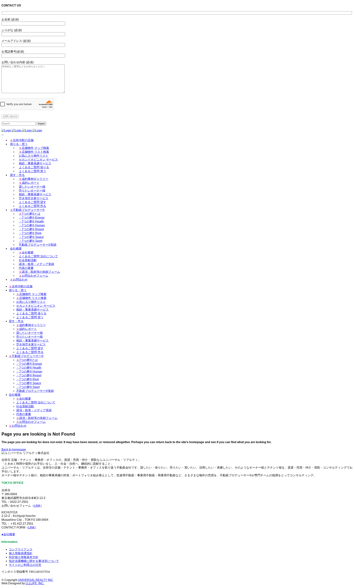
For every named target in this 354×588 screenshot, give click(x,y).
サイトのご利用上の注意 (25, 564)
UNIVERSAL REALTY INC (35, 580)
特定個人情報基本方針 (23, 557)
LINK (37, 505)
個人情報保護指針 (20, 553)
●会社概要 (8, 534)
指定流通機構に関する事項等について (34, 561)
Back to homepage (13, 449)
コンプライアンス (20, 549)
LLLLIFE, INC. (35, 583)
